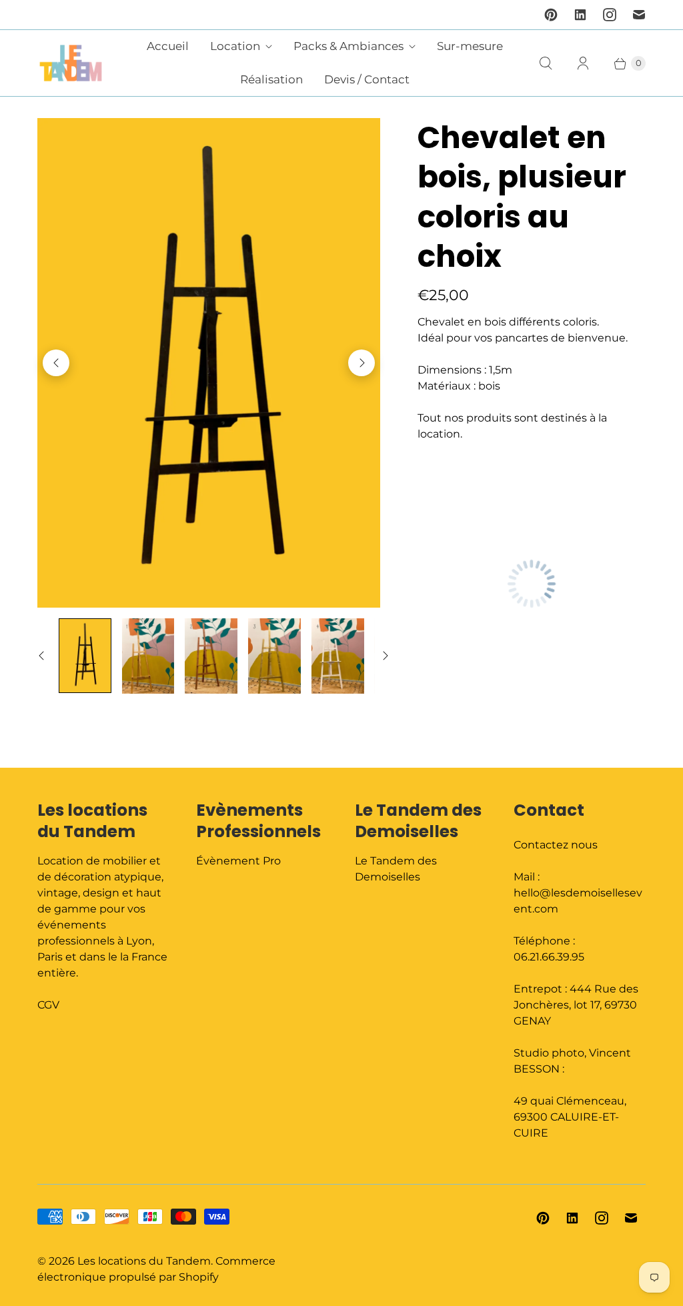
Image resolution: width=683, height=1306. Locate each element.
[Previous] (56, 363)
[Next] (361, 363)
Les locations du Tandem (144, 1261)
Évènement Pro (238, 860)
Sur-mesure (470, 46)
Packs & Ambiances (348, 46)
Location (235, 46)
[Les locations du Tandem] (70, 63)
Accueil (168, 46)
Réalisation (271, 79)
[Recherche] (545, 63)
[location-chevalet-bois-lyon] (208, 363)
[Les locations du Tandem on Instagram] (609, 14)
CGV (48, 1005)
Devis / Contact (367, 79)
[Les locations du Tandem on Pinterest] (551, 14)
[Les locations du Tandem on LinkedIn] (580, 14)
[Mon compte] (583, 63)
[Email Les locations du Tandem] (639, 14)
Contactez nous (556, 844)
